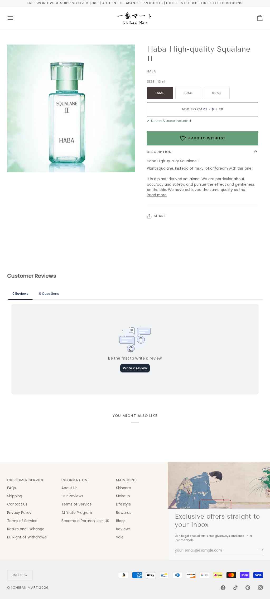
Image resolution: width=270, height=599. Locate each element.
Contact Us (17, 504)
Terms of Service (22, 520)
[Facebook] (223, 587)
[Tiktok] (235, 587)
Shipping (14, 496)
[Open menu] (15, 18)
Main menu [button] (126, 480)
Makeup (123, 496)
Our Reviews (72, 496)
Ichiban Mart (24, 587)
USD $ (17, 575)
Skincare (123, 487)
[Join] (258, 550)
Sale (120, 537)
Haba (151, 71)
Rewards (123, 512)
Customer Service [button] (25, 480)
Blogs (121, 520)
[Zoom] (17, 162)
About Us (69, 487)
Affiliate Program (76, 512)
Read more (157, 195)
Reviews (123, 529)
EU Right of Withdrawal (27, 537)
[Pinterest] (247, 587)
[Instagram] (260, 587)
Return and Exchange (26, 529)
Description (159, 152)
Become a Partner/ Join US (85, 520)
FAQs (11, 487)
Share (160, 216)
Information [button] (74, 480)
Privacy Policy (19, 512)
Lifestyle (123, 504)
